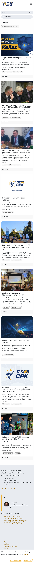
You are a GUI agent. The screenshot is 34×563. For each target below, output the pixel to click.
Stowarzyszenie (8, 72)
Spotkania (6, 260)
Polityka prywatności (10, 546)
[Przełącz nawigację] (31, 4)
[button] (17, 16)
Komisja (5, 117)
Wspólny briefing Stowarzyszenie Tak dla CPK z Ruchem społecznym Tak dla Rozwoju (16, 390)
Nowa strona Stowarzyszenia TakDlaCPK (14, 199)
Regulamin (7, 548)
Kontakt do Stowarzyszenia (12, 516)
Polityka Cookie (28, 554)
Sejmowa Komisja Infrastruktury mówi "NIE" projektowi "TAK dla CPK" (16, 106)
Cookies (6, 544)
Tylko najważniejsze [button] (15, 560)
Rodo (5, 542)
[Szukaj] (30, 12)
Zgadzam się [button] (27, 560)
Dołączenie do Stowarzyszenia (13, 519)
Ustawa (17, 453)
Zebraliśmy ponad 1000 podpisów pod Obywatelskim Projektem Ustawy (16, 439)
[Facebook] (2, 489)
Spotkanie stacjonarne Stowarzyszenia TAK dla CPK (13, 294)
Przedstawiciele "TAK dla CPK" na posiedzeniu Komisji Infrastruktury (16, 152)
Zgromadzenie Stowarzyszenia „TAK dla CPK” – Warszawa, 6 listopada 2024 (16, 247)
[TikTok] (14, 489)
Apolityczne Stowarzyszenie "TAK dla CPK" (15, 341)
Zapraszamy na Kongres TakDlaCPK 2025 (16, 59)
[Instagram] (11, 489)
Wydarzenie (18, 72)
